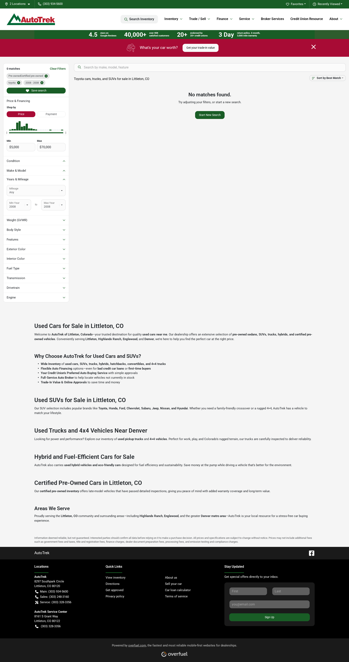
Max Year (49, 202)
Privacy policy (115, 596)
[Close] (313, 47)
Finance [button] (222, 19)
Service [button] (244, 19)
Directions (113, 584)
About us (171, 577)
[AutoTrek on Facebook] (310, 553)
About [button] (333, 19)
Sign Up (269, 617)
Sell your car (173, 584)
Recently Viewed (329, 4)
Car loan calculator (178, 590)
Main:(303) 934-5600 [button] (54, 591)
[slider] (6, 132)
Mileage (13, 188)
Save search (38, 90)
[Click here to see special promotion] (174, 34)
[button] (19, 4)
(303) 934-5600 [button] (53, 4)
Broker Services (272, 19)
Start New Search (210, 115)
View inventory (115, 577)
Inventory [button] (171, 19)
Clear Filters (58, 68)
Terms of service (176, 596)
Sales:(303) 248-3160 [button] (54, 597)
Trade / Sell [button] (197, 19)
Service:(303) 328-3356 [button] (55, 602)
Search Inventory (141, 19)
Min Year (14, 202)
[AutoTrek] (30, 19)
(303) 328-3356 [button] (51, 626)
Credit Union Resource (306, 19)
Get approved (114, 590)
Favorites (297, 4)
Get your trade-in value (200, 47)
